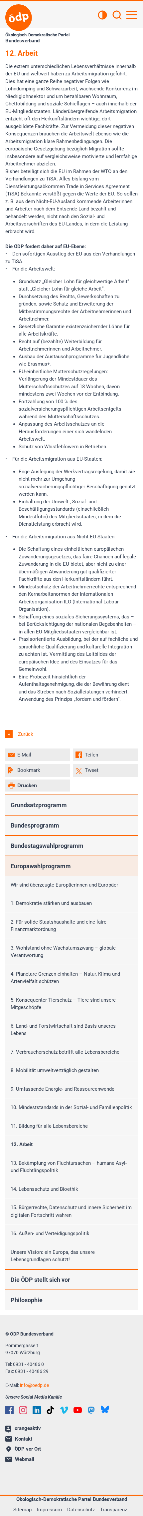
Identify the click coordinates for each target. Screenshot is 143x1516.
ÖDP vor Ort (28, 1449)
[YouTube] (77, 1410)
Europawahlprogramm (41, 866)
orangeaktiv (28, 1428)
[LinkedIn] (37, 1410)
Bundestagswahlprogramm (47, 845)
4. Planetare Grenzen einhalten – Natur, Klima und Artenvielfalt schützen (65, 978)
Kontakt (23, 1439)
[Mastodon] (91, 1410)
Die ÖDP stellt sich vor (40, 1279)
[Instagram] (23, 1410)
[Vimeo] (64, 1410)
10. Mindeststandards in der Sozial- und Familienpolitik (71, 1107)
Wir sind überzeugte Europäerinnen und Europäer (64, 885)
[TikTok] (50, 1410)
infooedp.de (34, 1385)
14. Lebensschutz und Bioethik (44, 1189)
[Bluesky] (105, 1409)
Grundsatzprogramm (39, 805)
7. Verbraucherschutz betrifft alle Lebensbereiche (65, 1052)
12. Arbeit (22, 1144)
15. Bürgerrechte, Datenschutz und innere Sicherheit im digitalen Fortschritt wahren (71, 1211)
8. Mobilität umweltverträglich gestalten (55, 1070)
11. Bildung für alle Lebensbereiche (49, 1126)
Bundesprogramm (35, 825)
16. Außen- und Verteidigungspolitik (50, 1233)
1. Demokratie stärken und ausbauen (51, 903)
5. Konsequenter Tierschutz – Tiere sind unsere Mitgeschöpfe (63, 1004)
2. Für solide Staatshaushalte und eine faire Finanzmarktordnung (58, 926)
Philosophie (27, 1300)
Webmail (24, 1459)
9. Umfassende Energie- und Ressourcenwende (62, 1089)
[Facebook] (9, 1410)
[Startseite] (18, 17)
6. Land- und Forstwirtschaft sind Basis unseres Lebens (63, 1030)
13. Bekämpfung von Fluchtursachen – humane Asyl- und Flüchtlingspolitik (69, 1167)
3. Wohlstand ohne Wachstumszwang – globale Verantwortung (63, 952)
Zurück (25, 734)
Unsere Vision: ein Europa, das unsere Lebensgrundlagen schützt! (53, 1256)
